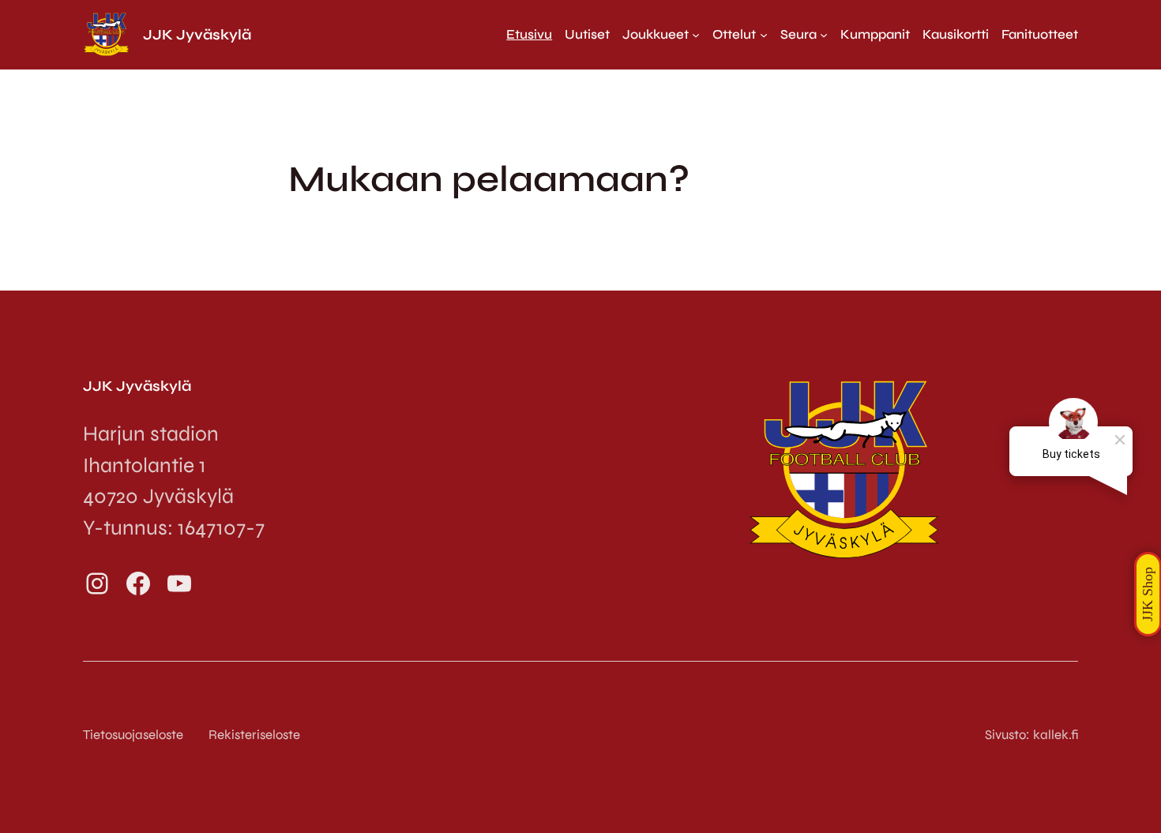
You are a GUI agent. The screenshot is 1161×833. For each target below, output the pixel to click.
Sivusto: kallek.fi (1031, 734)
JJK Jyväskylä (197, 34)
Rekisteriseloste (254, 734)
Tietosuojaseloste (133, 734)
